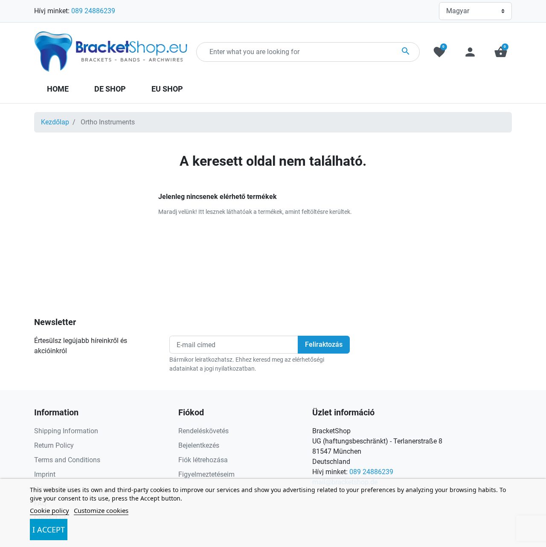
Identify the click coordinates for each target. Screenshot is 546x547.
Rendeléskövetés (203, 431)
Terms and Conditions (67, 460)
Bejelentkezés (198, 445)
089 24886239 (93, 11)
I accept (48, 529)
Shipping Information (66, 431)
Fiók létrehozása (203, 460)
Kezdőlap (55, 122)
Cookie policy (49, 510)
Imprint (44, 474)
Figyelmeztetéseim (206, 474)
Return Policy (54, 445)
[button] (501, 52)
